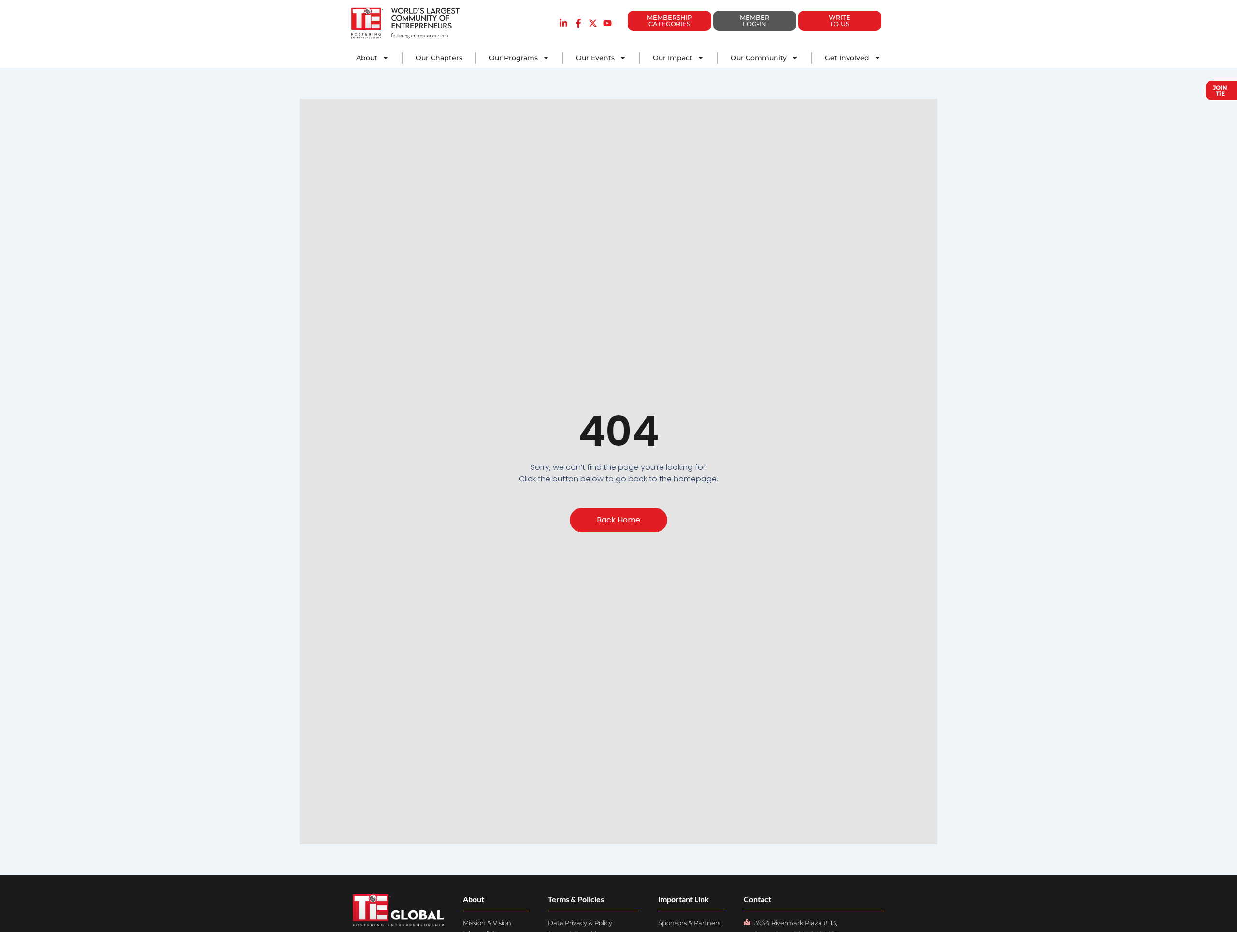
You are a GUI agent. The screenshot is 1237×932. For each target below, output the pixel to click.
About (366, 58)
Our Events (595, 58)
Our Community (759, 58)
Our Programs (513, 58)
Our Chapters (439, 58)
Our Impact (672, 58)
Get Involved (847, 58)
